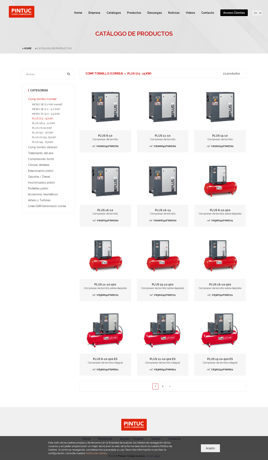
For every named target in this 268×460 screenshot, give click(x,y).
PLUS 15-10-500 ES (220, 359)
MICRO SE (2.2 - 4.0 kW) (46, 109)
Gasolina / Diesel (39, 176)
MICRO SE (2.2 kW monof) (47, 104)
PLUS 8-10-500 (220, 210)
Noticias (174, 12)
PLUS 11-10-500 (105, 284)
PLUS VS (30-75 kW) (44, 137)
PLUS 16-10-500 (220, 284)
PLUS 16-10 (105, 210)
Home (78, 12)
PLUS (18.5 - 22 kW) (43, 123)
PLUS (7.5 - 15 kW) (42, 118)
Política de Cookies (96, 453)
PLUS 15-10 (220, 135)
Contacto (207, 12)
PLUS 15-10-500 (162, 284)
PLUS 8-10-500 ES (105, 359)
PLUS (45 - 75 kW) (42, 142)
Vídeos (190, 12)
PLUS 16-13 (162, 210)
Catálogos (114, 12)
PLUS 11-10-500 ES (163, 359)
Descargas (154, 12)
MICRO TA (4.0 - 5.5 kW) (46, 113)
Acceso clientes (234, 12)
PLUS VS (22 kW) (42, 127)
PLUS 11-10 (162, 135)
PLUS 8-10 (105, 135)
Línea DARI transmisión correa (47, 206)
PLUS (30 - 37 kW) (42, 132)
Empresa (94, 12)
